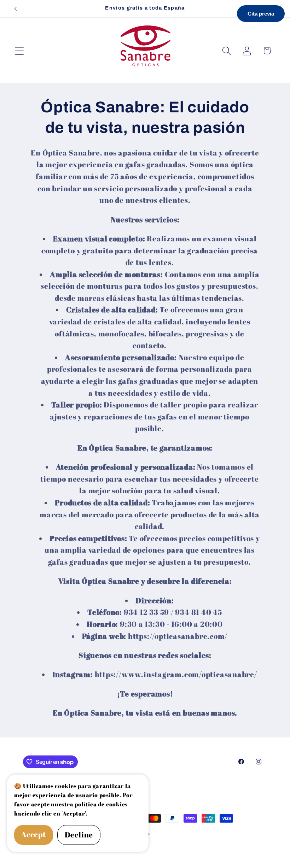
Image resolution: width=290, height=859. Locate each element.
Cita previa (261, 14)
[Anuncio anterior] (15, 9)
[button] (19, 51)
